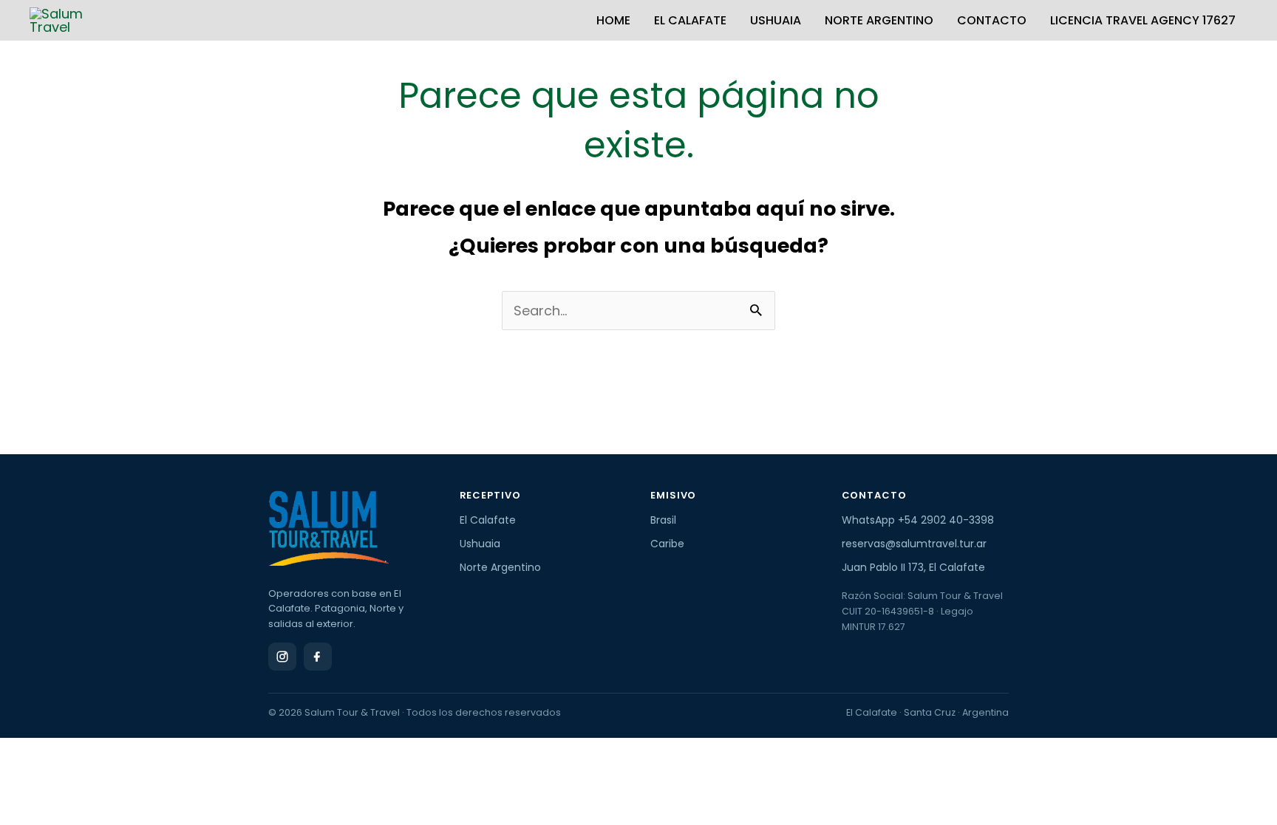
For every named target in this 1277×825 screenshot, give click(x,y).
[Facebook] (318, 657)
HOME (613, 20)
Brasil (663, 520)
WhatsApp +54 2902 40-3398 (918, 520)
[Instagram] (282, 657)
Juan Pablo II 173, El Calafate (913, 567)
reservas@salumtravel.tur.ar (914, 543)
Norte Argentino (879, 20)
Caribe (667, 543)
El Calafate (690, 20)
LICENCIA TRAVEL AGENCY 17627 (1143, 20)
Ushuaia (775, 20)
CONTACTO (991, 20)
